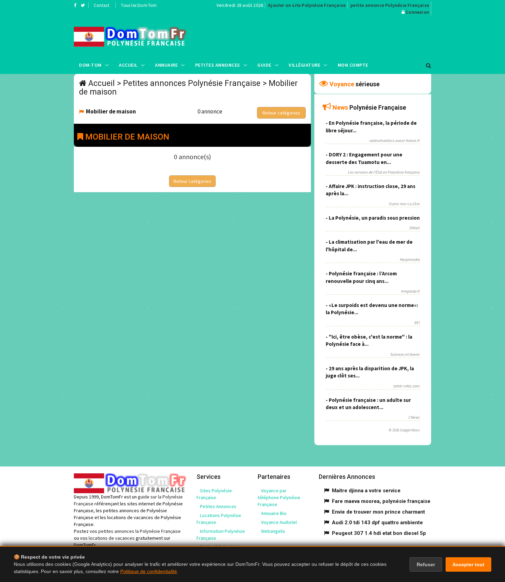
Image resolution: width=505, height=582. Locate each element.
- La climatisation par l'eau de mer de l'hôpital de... (369, 245)
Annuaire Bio (274, 513)
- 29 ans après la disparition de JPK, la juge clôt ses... (370, 372)
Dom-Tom (90, 65)
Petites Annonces (217, 65)
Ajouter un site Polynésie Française (307, 5)
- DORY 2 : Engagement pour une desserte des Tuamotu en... (364, 158)
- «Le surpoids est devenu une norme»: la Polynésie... (372, 309)
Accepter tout (468, 564)
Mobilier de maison (111, 111)
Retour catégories (281, 113)
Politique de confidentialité (148, 571)
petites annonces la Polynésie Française (139, 531)
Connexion (417, 12)
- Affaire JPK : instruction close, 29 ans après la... (370, 190)
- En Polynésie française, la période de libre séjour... (371, 126)
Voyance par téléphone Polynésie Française (279, 497)
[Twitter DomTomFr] (83, 5)
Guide (264, 65)
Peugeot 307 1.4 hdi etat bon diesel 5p (379, 533)
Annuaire (166, 65)
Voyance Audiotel (279, 522)
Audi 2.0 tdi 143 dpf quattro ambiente (377, 522)
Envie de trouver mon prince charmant (378, 512)
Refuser (426, 564)
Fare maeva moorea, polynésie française (381, 501)
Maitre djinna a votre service (366, 490)
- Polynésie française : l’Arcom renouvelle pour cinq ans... (361, 277)
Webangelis (273, 531)
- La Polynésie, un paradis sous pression (373, 218)
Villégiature (304, 65)
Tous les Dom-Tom (139, 5)
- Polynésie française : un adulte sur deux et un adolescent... (368, 403)
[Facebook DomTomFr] (75, 5)
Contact (101, 5)
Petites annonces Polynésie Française (191, 83)
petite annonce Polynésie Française (389, 5)
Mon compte (353, 65)
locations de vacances (112, 538)
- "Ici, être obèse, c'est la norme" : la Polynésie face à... (369, 340)
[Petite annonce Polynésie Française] (130, 37)
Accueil (128, 65)
